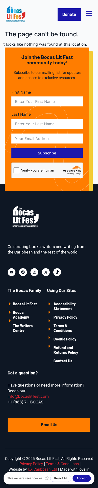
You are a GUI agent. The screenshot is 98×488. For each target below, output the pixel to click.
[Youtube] (11, 272)
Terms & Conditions (63, 328)
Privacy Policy (65, 317)
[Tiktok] (57, 272)
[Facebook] (23, 272)
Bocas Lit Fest (25, 303)
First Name (21, 92)
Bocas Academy (21, 314)
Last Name (21, 114)
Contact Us (63, 361)
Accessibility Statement (65, 306)
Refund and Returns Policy (66, 349)
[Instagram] (34, 272)
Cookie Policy (65, 339)
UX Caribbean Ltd (42, 469)
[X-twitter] (46, 272)
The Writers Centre (23, 328)
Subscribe (47, 153)
